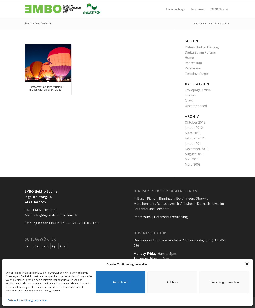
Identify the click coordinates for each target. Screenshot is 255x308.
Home (189, 57)
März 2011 (193, 133)
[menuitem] (175, 9)
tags (54, 246)
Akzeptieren (120, 282)
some (45, 246)
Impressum (41, 300)
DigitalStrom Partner (200, 52)
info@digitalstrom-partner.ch (55, 215)
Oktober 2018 (195, 122)
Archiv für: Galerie (38, 23)
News (189, 100)
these (63, 246)
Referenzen (193, 68)
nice (36, 246)
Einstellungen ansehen (224, 282)
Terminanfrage (196, 73)
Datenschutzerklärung (20, 300)
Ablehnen (172, 282)
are (28, 246)
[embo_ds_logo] (63, 9)
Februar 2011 (195, 138)
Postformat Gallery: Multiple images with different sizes (46, 88)
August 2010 (194, 154)
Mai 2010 (191, 159)
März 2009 (193, 164)
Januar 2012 (194, 127)
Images (190, 95)
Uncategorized (196, 106)
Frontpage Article (198, 90)
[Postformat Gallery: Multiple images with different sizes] (48, 63)
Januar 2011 (194, 143)
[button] (247, 264)
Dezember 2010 (196, 149)
